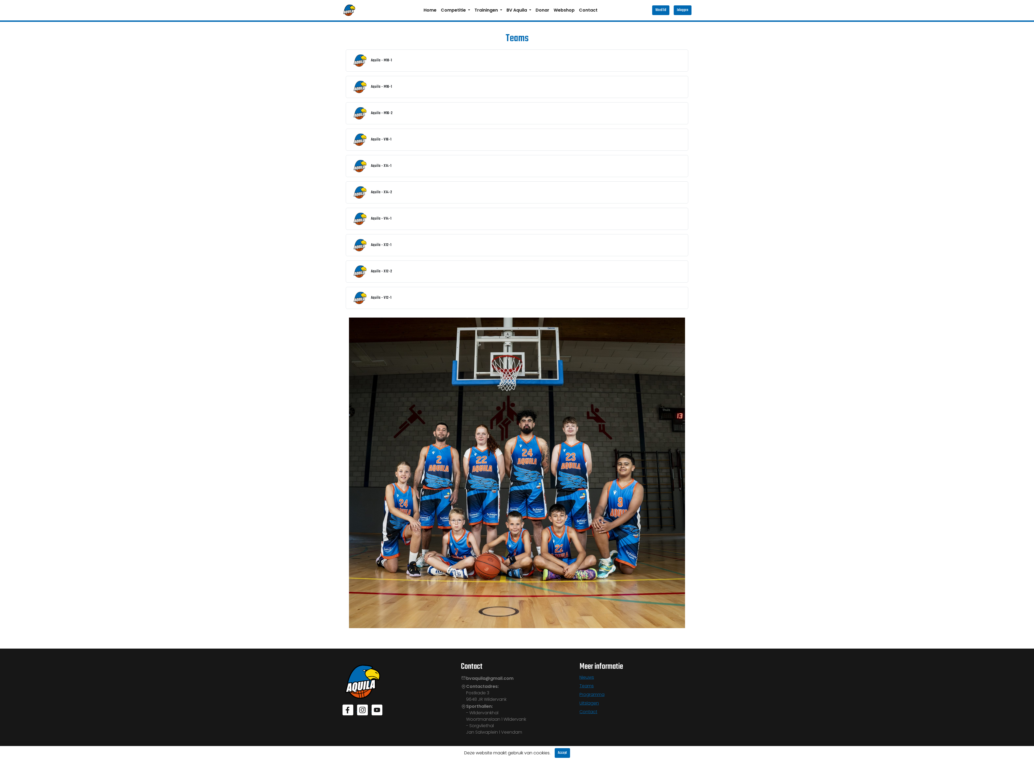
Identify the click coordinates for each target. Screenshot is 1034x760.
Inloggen (682, 10)
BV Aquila (517, 10)
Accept (562, 753)
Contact (588, 10)
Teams (586, 686)
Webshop (564, 10)
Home (430, 10)
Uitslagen (589, 703)
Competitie (454, 10)
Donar (542, 10)
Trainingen (486, 10)
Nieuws (586, 677)
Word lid (660, 10)
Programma (592, 694)
